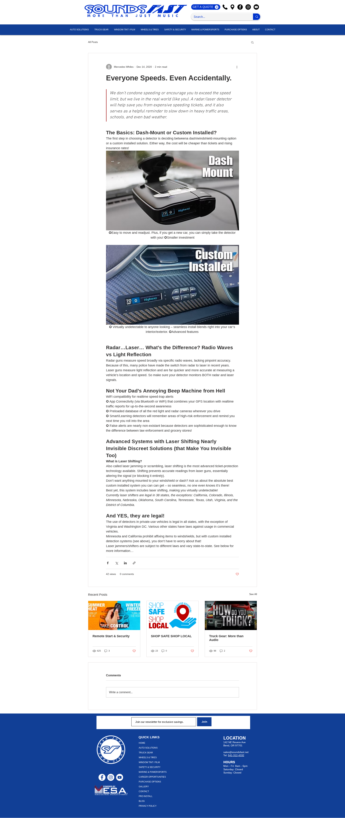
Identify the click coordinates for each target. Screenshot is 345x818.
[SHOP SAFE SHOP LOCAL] (173, 615)
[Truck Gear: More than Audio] (231, 615)
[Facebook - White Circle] (101, 777)
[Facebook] (240, 7)
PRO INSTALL (146, 796)
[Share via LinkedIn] (125, 563)
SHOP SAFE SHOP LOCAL (171, 636)
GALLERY (144, 786)
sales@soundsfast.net (236, 752)
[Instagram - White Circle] (110, 777)
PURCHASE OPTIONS (150, 781)
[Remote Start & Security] (114, 615)
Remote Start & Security (111, 636)
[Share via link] (134, 563)
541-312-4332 (236, 755)
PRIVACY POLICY (148, 806)
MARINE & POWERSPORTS (153, 772)
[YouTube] (256, 7)
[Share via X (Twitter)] (116, 563)
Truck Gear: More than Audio (226, 638)
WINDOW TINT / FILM (149, 762)
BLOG (142, 801)
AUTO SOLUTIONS (148, 748)
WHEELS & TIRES (148, 757)
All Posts (93, 42)
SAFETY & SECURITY (149, 767)
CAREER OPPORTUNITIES (152, 777)
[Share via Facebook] (107, 563)
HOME (142, 743)
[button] (256, 29)
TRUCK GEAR (146, 752)
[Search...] (256, 16)
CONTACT (144, 791)
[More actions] (237, 67)
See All (253, 594)
